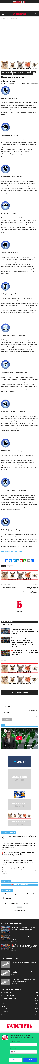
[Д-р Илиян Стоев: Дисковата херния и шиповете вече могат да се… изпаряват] (5, 982)
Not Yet (15, 1059)
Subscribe (30, 1059)
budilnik (5, 83)
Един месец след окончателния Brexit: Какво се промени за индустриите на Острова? (29, 590)
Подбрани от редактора (6, 74)
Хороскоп (31, 74)
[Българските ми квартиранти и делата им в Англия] (5, 973)
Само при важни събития (12, 901)
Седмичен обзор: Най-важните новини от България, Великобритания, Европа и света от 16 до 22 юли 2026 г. (19, 861)
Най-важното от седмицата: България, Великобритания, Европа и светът (24, 631)
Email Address (6, 712)
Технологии (24, 74)
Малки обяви (5, 1009)
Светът (14, 74)
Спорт (19, 74)
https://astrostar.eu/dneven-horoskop (12, 551)
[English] (21, 2)
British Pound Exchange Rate (20, 884)
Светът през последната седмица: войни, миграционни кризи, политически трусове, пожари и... (24, 937)
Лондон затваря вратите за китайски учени (9, 588)
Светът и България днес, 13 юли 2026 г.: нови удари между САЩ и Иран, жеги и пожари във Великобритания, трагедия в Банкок (20, 869)
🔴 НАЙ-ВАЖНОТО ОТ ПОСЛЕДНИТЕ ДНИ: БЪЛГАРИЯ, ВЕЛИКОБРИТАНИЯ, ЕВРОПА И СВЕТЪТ (24, 653)
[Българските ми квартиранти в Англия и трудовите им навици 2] (5, 964)
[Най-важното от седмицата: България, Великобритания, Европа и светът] (5, 631)
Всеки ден (7, 898)
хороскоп (10, 566)
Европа (28, 72)
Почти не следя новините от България (16, 903)
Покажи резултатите (19, 910)
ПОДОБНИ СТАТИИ (7, 622)
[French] (24, 2)
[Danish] (17, 2)
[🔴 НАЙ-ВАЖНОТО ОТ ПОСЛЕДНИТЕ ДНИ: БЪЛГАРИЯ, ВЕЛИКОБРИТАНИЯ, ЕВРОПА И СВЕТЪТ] (5, 653)
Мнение (33, 72)
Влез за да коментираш (19, 692)
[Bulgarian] (14, 2)
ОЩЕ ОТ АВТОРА (7, 624)
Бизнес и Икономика (6, 72)
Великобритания (21, 72)
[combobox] (13, 1051)
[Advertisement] (19, 39)
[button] (36, 13)
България (14, 72)
